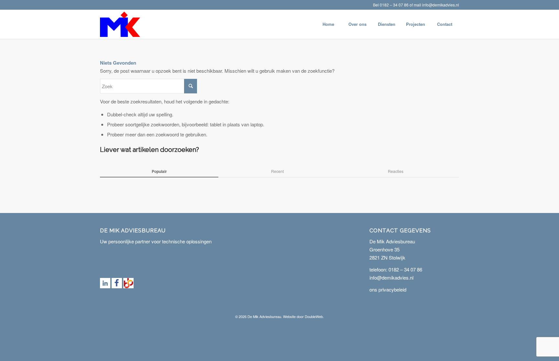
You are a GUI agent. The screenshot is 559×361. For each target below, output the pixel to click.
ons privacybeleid (387, 289)
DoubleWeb (314, 316)
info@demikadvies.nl (440, 4)
